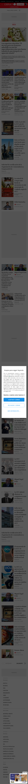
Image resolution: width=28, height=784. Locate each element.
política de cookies (19, 390)
